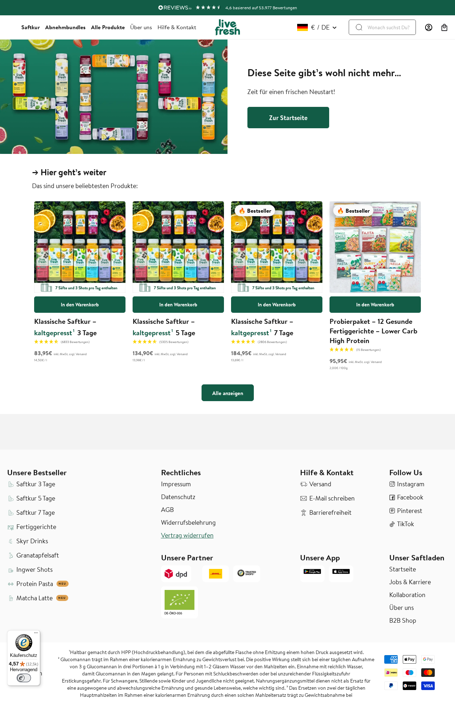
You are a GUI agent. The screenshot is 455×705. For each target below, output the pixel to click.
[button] (444, 27)
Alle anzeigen (227, 393)
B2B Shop (402, 620)
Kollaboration (407, 595)
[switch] (24, 678)
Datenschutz (178, 497)
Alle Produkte (108, 27)
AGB (167, 510)
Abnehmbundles (65, 27)
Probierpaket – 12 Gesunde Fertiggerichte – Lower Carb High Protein (373, 331)
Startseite (402, 569)
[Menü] (36, 634)
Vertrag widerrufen (187, 535)
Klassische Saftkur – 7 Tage (262, 327)
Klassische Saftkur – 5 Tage (164, 327)
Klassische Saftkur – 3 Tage (65, 327)
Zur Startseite (288, 117)
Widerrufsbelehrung (188, 523)
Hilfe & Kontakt (176, 27)
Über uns (141, 27)
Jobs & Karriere (410, 582)
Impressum (176, 484)
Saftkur (30, 27)
